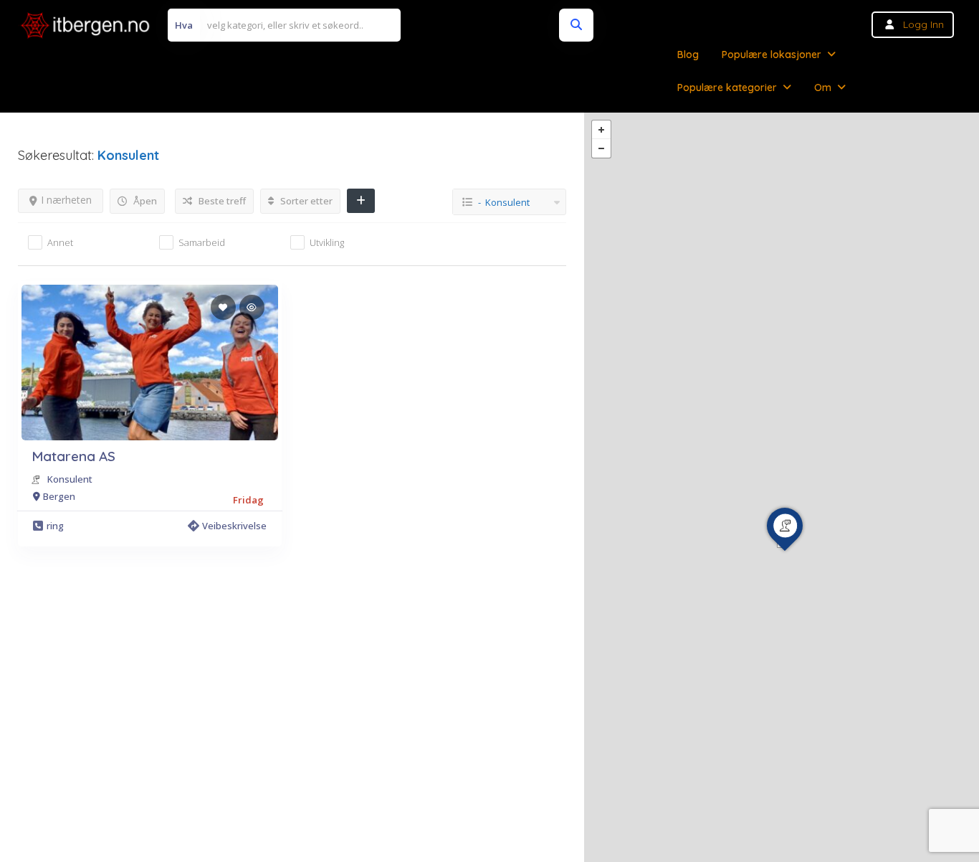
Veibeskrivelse (234, 525)
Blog (688, 54)
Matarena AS (73, 456)
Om (822, 87)
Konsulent (69, 479)
